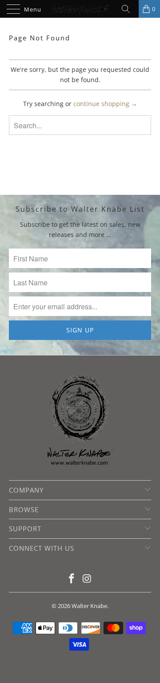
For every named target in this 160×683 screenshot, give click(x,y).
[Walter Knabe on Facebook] (72, 579)
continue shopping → (105, 103)
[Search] (129, 9)
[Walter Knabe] (80, 9)
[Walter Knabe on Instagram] (87, 579)
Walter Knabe (89, 606)
